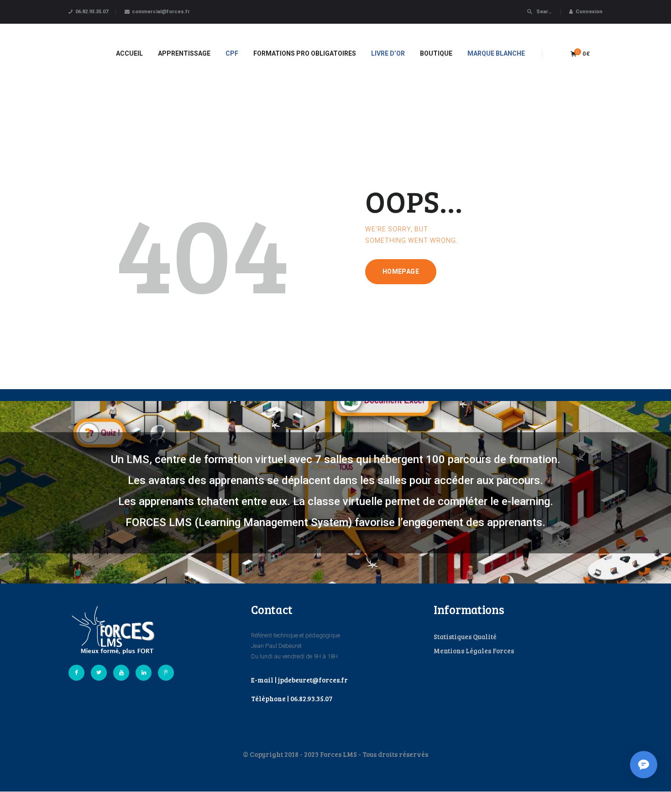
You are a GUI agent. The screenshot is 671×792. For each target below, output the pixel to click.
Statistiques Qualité (465, 636)
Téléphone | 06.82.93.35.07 (291, 698)
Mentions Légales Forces (474, 650)
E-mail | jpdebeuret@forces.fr (299, 679)
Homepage (401, 271)
